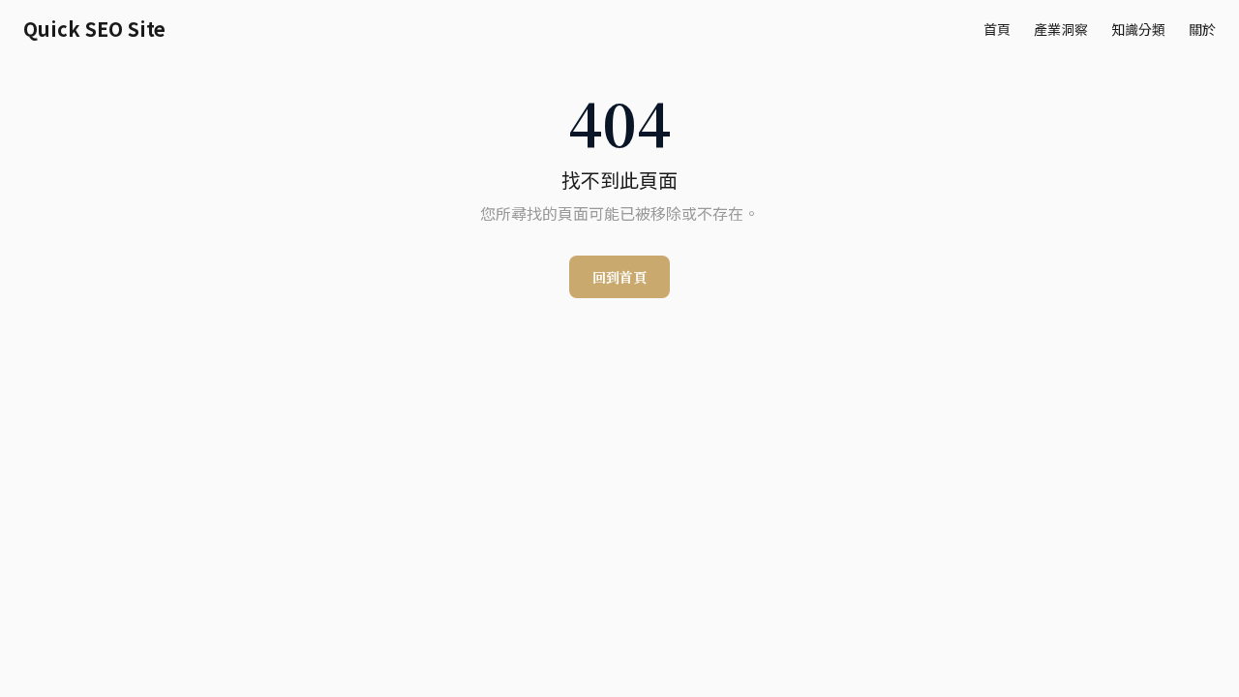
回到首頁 (619, 277)
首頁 (997, 29)
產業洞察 (1061, 29)
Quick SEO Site (94, 29)
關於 (1202, 29)
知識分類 (1138, 29)
